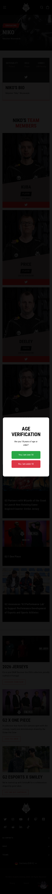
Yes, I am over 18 (26, 455)
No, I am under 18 (26, 464)
